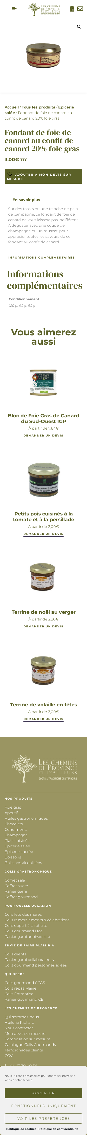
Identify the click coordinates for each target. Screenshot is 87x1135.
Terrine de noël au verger (44, 612)
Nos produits (19, 798)
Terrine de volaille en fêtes (43, 704)
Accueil (12, 107)
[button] (14, 9)
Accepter (43, 1093)
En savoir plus (26, 200)
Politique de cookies (21, 1129)
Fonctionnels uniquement (43, 1106)
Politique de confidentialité (58, 1129)
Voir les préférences (43, 1118)
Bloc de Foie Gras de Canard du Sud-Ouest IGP (43, 418)
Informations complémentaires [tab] (41, 257)
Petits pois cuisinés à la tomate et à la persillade (43, 516)
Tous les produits (38, 107)
